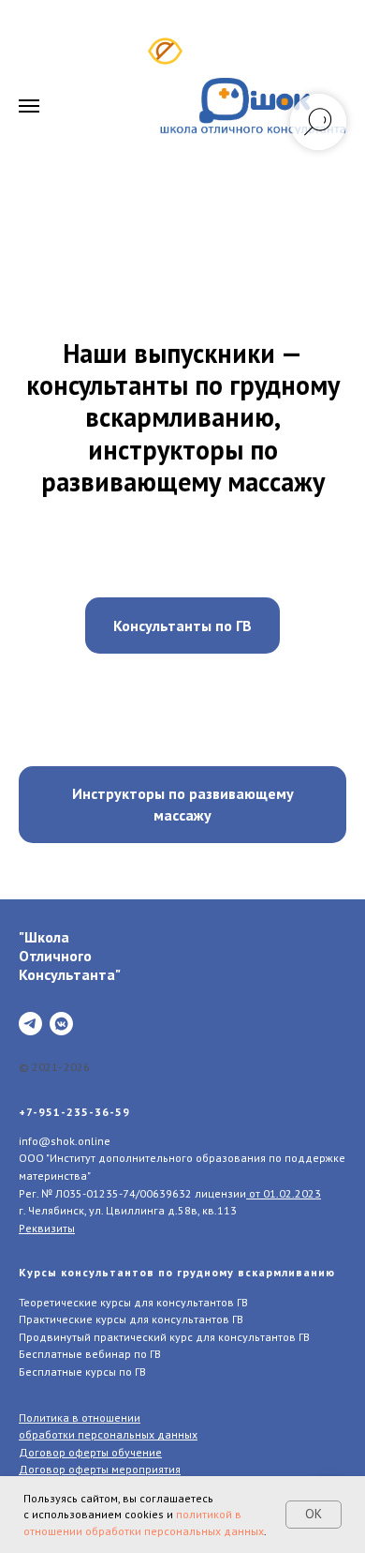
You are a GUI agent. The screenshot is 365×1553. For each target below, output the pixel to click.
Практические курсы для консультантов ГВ (131, 1319)
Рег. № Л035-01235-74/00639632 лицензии (132, 1193)
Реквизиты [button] (47, 1228)
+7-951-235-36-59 (74, 1112)
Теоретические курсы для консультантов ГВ (133, 1302)
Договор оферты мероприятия (100, 1469)
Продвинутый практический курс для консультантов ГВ (164, 1337)
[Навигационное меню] (29, 106)
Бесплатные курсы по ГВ (82, 1372)
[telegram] (30, 1023)
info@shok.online (64, 1141)
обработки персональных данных (108, 1434)
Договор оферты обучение (90, 1452)
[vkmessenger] (61, 1023)
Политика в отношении (79, 1417)
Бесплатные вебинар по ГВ (90, 1354)
